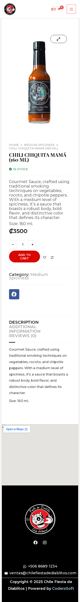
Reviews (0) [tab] (22, 335)
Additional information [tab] (24, 328)
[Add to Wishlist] (45, 257)
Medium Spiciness (39, 145)
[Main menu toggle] (71, 9)
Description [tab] (24, 322)
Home (14, 145)
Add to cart (24, 256)
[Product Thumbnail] (58, 39)
